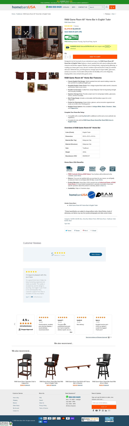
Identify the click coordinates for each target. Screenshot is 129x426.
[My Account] (107, 7)
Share (78, 230)
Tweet (69, 230)
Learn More (77, 175)
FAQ (40, 397)
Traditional (19, 14)
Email (94, 230)
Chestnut (109, 106)
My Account (16, 408)
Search (41, 400)
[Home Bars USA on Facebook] (93, 411)
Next (113, 14)
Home (13, 14)
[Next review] (64, 324)
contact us (103, 185)
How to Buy (16, 397)
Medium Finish (92, 219)
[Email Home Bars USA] (109, 411)
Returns (15, 403)
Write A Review (96, 254)
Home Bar (85, 219)
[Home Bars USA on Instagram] (103, 411)
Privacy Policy (43, 405)
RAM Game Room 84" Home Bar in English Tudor (83, 205)
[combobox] (97, 7)
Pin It (85, 230)
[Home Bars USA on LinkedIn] (106, 411)
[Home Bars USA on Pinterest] (99, 411)
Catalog (66, 7)
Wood (70, 220)
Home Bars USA (21, 420)
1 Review (76, 26)
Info (74, 7)
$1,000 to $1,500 (75, 219)
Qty (65, 53)
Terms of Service (43, 408)
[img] (65, 26)
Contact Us (82, 7)
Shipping (15, 400)
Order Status (16, 405)
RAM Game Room (69, 22)
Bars (81, 219)
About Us (41, 403)
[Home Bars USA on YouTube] (96, 411)
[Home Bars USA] (23, 7)
